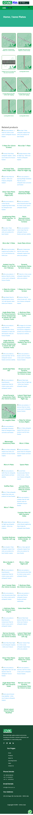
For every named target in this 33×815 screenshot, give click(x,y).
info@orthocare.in (9, 787)
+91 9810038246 (8, 775)
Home (6, 17)
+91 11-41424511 (8, 777)
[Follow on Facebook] (4, 743)
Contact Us (11, 766)
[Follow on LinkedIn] (13, 743)
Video (9, 763)
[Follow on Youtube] (10, 743)
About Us (10, 758)
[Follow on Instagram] (7, 743)
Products (10, 755)
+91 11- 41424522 (8, 779)
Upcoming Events (12, 761)
